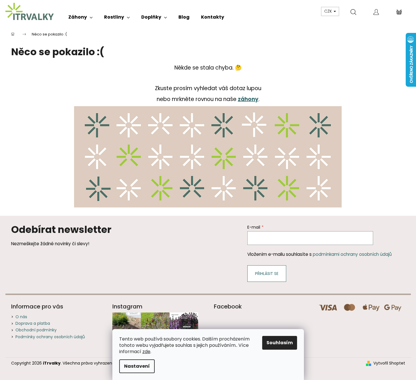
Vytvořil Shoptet (389, 363)
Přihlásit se (266, 273)
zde (146, 351)
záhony (248, 99)
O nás (21, 317)
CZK (328, 11)
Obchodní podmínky (36, 330)
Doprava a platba (32, 323)
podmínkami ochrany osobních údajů (352, 254)
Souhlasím (279, 342)
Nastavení (137, 366)
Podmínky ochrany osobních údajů (50, 337)
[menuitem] (80, 17)
